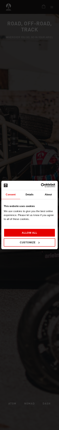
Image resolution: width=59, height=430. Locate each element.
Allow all (29, 232)
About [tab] (48, 194)
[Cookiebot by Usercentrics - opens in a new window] (41, 185)
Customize (28, 242)
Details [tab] (30, 194)
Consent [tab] (11, 194)
